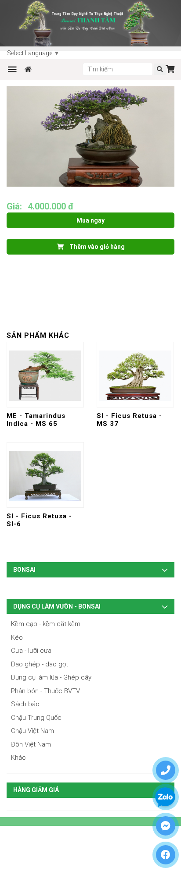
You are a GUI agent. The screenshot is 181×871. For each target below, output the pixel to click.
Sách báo (25, 704)
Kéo (17, 637)
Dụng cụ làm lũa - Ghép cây (51, 677)
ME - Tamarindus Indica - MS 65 (36, 420)
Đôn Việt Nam (31, 744)
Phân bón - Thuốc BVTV (45, 691)
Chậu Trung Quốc (36, 718)
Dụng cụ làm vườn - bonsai (57, 606)
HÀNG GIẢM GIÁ (36, 789)
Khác (18, 757)
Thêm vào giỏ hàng (96, 246)
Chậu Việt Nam (32, 731)
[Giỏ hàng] (170, 69)
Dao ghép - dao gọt (39, 664)
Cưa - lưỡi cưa (31, 651)
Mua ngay (90, 220)
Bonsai (24, 569)
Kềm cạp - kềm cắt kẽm (45, 624)
